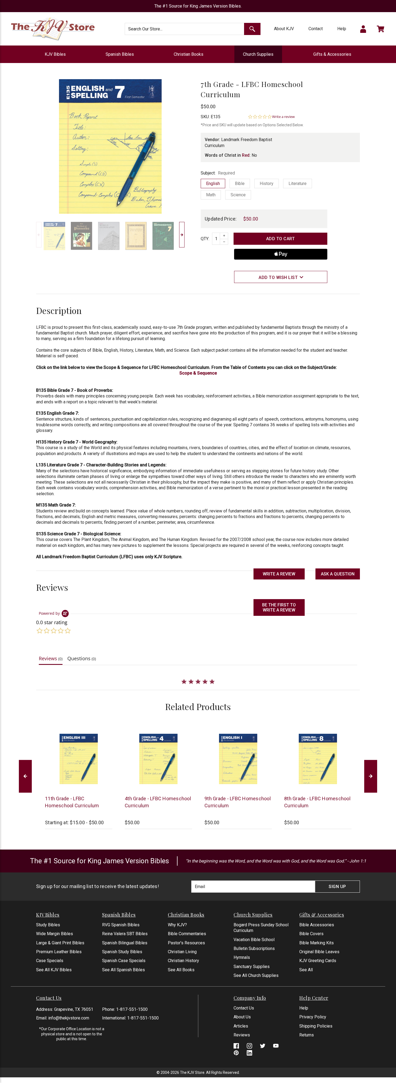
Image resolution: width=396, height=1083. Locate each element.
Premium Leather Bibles (59, 951)
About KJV (284, 28)
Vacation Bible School (254, 939)
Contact (315, 28)
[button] (337, 573)
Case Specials (49, 960)
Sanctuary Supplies (252, 966)
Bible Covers (311, 933)
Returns (306, 1034)
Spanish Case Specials (123, 960)
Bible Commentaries (187, 933)
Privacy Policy (312, 1016)
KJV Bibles (55, 54)
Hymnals (242, 957)
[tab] (50, 660)
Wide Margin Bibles (54, 933)
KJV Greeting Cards (317, 960)
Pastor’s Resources (186, 942)
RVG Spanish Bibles (121, 924)
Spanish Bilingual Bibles (124, 942)
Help (341, 28)
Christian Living (182, 951)
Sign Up (337, 886)
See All (306, 969)
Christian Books (188, 54)
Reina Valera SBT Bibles (125, 933)
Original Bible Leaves (319, 951)
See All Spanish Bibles (123, 969)
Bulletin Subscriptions (254, 948)
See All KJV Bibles (54, 969)
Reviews (242, 1034)
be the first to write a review (279, 607)
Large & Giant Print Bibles (60, 942)
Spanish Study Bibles (122, 951)
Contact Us (244, 1008)
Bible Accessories (316, 924)
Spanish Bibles (120, 54)
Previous (38, 234)
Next (182, 234)
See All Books (181, 969)
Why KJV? (177, 924)
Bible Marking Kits (316, 942)
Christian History (183, 960)
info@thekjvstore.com (68, 1018)
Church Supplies (258, 54)
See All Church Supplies (256, 975)
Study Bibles (48, 924)
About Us (242, 1016)
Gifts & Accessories (332, 54)
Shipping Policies (315, 1026)
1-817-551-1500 (132, 1009)
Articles (241, 1026)
